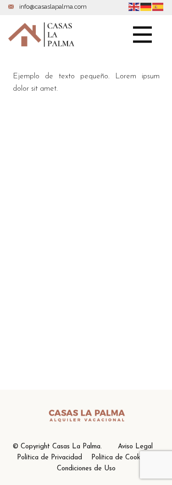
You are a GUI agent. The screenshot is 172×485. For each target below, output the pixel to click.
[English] (134, 6)
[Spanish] (158, 6)
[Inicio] (41, 34)
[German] (146, 6)
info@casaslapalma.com (52, 6)
